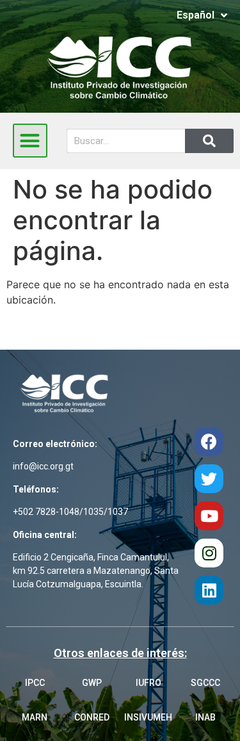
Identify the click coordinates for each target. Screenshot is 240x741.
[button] (30, 141)
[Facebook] (209, 441)
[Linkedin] (209, 590)
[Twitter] (209, 478)
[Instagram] (209, 553)
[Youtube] (209, 515)
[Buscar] (209, 141)
